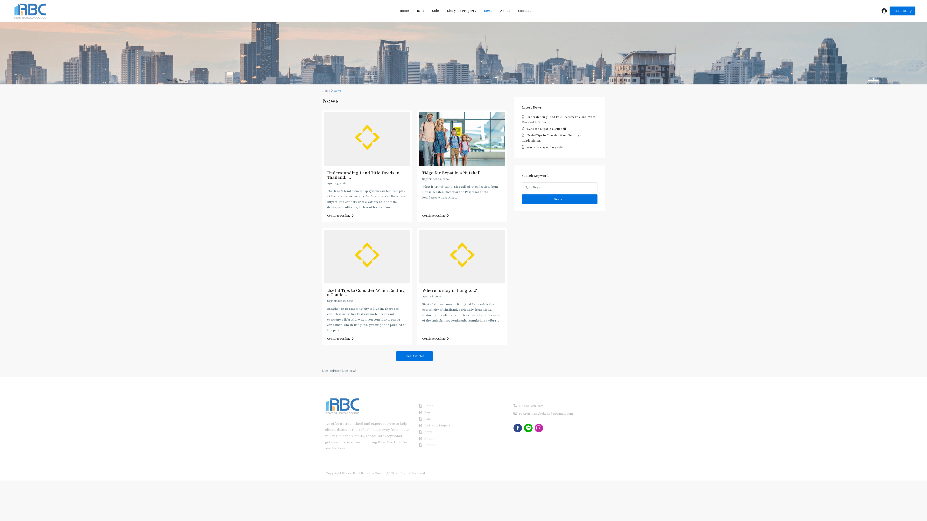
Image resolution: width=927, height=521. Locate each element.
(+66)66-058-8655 (531, 406)
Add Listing (902, 11)
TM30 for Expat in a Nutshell (451, 173)
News (488, 11)
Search (559, 199)
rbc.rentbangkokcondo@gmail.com (546, 414)
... (394, 207)
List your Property (461, 11)
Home (404, 11)
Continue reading (339, 216)
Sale (435, 11)
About (505, 11)
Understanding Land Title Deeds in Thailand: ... (363, 175)
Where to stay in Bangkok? (449, 290)
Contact (524, 11)
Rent (420, 11)
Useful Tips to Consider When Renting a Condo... (366, 293)
